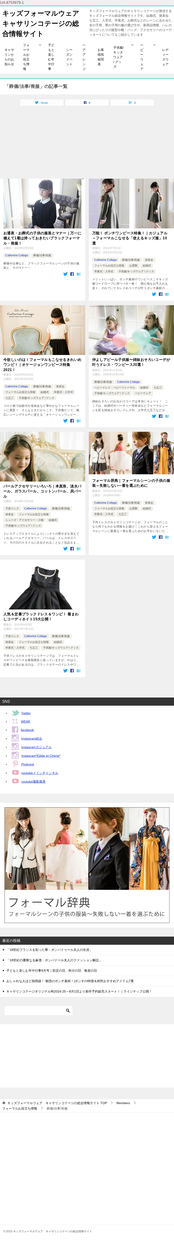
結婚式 (147, 265)
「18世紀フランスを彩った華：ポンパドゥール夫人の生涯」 (49, 950)
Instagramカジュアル (36, 747)
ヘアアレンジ (84, 57)
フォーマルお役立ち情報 (26, 57)
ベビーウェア (141, 57)
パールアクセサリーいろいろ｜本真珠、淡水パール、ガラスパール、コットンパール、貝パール (42, 491)
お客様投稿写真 (101, 57)
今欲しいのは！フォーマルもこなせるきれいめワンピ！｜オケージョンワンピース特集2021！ (42, 365)
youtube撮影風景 (33, 781)
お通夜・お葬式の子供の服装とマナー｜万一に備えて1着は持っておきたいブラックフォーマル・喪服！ (42, 238)
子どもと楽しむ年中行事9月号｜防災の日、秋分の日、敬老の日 (51, 970)
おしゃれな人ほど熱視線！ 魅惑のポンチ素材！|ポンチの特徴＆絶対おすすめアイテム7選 (70, 981)
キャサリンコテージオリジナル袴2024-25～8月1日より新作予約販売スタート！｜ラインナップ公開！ (79, 991)
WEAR (25, 721)
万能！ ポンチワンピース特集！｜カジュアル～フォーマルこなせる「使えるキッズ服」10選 (129, 238)
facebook (27, 730)
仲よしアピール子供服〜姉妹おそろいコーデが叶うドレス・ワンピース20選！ (131, 362)
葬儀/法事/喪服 (42, 255)
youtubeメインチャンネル (39, 773)
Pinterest (27, 764)
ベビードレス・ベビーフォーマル (114, 387)
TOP (57, 1103)
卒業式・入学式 (103, 271)
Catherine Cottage (16, 255)
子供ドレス (12, 508)
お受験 (133, 265)
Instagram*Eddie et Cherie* (40, 756)
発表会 (149, 259)
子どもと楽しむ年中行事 (51, 57)
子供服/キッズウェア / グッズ (118, 57)
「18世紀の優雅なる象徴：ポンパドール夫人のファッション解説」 (54, 960)
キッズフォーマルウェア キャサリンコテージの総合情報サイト (44, 23)
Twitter (26, 713)
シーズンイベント (69, 57)
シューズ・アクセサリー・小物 (24, 520)
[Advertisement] (87, 144)
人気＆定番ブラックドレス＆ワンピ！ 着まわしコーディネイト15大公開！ (41, 616)
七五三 (9, 398)
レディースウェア (165, 57)
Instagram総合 (31, 738)
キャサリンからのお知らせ (9, 57)
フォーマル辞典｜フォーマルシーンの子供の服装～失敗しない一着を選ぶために (131, 483)
